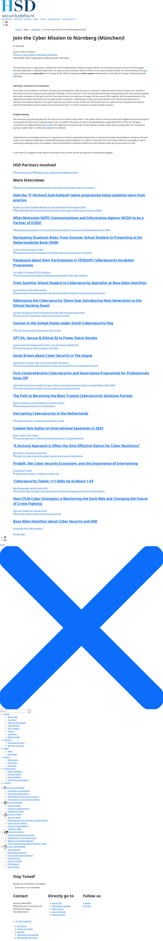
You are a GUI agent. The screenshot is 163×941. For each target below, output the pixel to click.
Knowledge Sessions (17, 852)
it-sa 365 (49, 125)
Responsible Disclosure (27, 937)
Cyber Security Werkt (17, 823)
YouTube (87, 906)
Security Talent (14, 817)
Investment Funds (16, 811)
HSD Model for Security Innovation (23, 796)
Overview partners (16, 743)
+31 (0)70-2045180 (23, 921)
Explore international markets (21, 835)
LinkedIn (87, 903)
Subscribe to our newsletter (27, 887)
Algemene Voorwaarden (28, 934)
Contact (7, 783)
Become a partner (16, 745)
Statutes (20, 932)
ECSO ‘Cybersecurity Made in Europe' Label (27, 843)
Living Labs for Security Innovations (24, 799)
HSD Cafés (12, 763)
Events (7, 757)
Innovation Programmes (19, 791)
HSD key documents (17, 723)
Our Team (12, 720)
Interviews (12, 754)
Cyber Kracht (13, 867)
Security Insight (15, 861)
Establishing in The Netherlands (22, 838)
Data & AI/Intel (14, 777)
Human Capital (14, 774)
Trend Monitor (14, 849)
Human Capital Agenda (18, 826)
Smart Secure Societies (18, 780)
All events (12, 765)
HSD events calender (61, 906)
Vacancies (12, 734)
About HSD (13, 717)
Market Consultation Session (21, 841)
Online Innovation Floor (18, 794)
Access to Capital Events (18, 808)
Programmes (10, 768)
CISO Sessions (14, 858)
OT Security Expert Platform (20, 855)
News (6, 748)
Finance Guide (14, 805)
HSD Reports (13, 864)
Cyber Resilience (15, 771)
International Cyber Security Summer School (28, 820)
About (6, 714)
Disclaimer (21, 926)
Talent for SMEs (15, 829)
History (11, 731)
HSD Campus (13, 728)
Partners (8, 740)
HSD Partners (14, 725)
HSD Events (13, 760)
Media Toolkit (14, 737)
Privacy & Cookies (25, 929)
